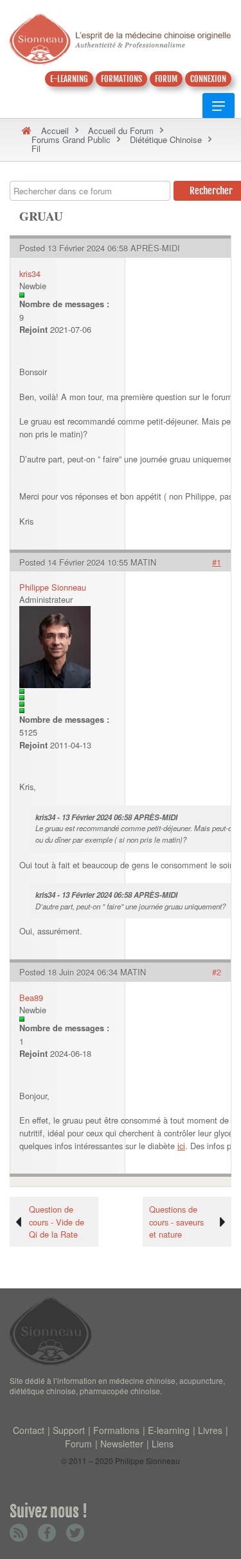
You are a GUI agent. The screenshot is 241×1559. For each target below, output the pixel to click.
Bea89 (31, 997)
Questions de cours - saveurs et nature (176, 1221)
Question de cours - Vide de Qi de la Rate (56, 1221)
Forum (78, 1443)
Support (69, 1430)
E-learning (169, 1430)
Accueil (55, 130)
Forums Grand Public (71, 139)
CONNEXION (208, 79)
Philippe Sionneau (52, 587)
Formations (116, 1430)
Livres (210, 1430)
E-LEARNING (69, 79)
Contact (28, 1430)
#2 (216, 972)
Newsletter (121, 1443)
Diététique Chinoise (166, 139)
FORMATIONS (121, 79)
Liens (163, 1443)
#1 (216, 562)
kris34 (29, 273)
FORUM (166, 79)
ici (181, 1146)
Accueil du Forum (121, 130)
